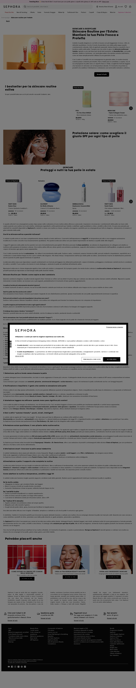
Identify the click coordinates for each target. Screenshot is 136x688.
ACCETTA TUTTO (111, 359)
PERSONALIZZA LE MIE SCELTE (92, 359)
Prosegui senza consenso (114, 327)
